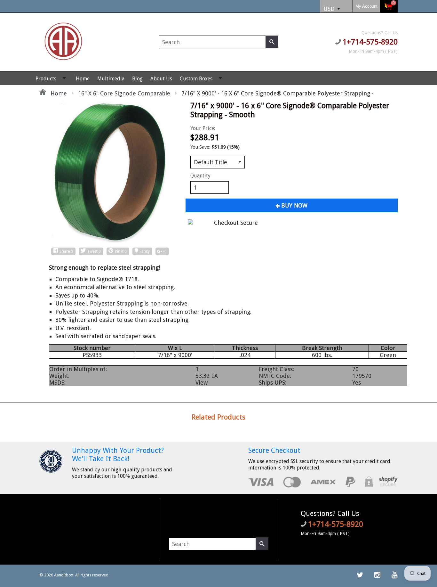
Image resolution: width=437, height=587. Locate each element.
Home (83, 79)
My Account (366, 6)
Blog (137, 79)
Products (46, 79)
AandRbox (63, 575)
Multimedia (110, 79)
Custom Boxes (196, 79)
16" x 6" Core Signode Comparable (124, 93)
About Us (161, 79)
